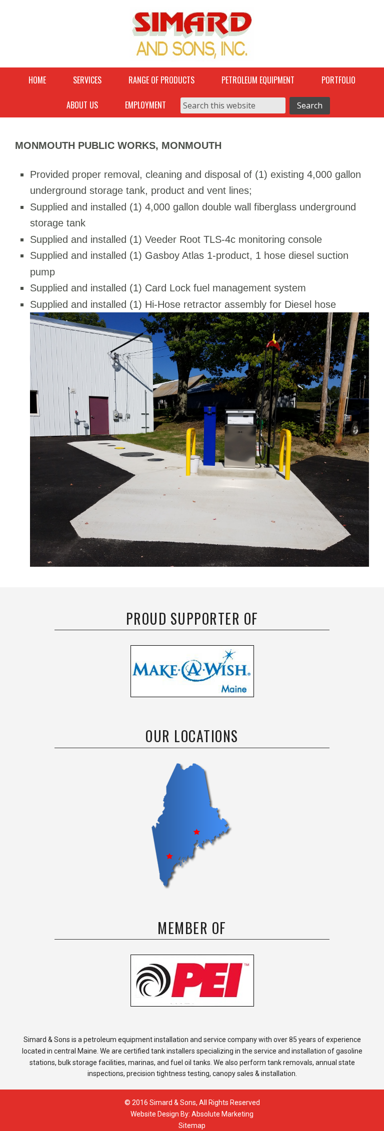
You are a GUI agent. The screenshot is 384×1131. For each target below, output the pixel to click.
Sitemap (192, 1126)
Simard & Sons (192, 37)
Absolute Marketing (223, 1114)
